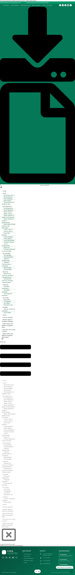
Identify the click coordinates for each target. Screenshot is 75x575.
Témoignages (7, 301)
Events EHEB (7, 312)
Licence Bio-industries (6, 234)
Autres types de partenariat (7, 294)
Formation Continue (9, 242)
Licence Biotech (8, 238)
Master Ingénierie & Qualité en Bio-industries (8, 216)
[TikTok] (16, 557)
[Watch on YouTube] (39, 571)
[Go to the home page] (36, 571)
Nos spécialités (6, 253)
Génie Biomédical (8, 257)
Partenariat (5, 284)
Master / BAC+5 (8, 211)
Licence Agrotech (8, 236)
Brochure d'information (28, 558)
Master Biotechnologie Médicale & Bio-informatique (8, 226)
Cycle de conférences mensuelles (8, 309)
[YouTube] (9, 557)
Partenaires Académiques (6, 287)
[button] (15, 187)
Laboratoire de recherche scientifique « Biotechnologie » (7, 280)
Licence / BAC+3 (8, 229)
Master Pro (7, 247)
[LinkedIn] (13, 557)
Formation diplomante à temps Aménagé (8, 250)
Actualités (5, 307)
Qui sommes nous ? (9, 195)
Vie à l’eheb (6, 297)
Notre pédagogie (8, 198)
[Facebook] (3, 557)
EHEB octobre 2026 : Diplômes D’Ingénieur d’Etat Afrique (8, 335)
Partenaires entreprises (6, 291)
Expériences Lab (8, 305)
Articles (4, 315)
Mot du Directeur (8, 197)
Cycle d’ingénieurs (8, 210)
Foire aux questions (8, 317)
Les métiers (7, 303)
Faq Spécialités (8, 269)
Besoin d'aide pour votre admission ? (64, 567)
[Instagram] (6, 557)
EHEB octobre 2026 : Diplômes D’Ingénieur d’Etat (8, 325)
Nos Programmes (27, 554)
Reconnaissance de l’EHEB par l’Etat (8, 203)
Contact (25, 562)
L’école (4, 193)
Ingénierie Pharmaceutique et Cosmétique (7, 264)
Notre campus (7, 200)
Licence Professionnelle (6, 244)
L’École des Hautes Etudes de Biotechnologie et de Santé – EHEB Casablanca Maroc (18, 0)
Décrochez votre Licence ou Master (8, 330)
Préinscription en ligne (28, 560)
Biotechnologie (7, 267)
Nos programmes (7, 206)
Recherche (5, 272)
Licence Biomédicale (9, 240)
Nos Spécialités (27, 556)
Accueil (4, 191)
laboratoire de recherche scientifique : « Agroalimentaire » (8, 275)
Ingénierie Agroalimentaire (6, 259)
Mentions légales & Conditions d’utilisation (7, 320)
